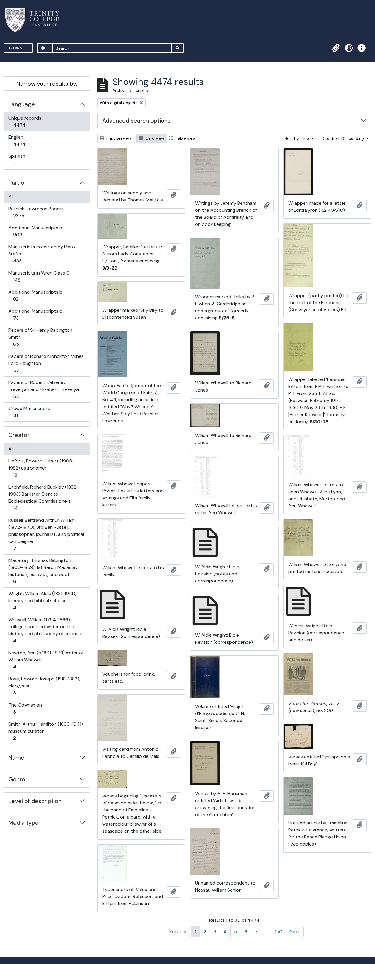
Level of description (35, 801)
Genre (16, 779)
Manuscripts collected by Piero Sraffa (41, 253)
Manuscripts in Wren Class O (39, 276)
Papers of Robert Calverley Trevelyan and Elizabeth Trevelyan (44, 389)
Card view (154, 138)
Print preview (118, 138)
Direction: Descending (343, 138)
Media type (23, 822)
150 (278, 932)
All (10, 197)
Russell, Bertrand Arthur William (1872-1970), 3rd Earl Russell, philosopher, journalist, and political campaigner (46, 534)
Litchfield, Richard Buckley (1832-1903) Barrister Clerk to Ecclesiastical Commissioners (43, 497)
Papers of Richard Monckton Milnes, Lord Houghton (46, 363)
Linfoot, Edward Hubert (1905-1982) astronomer (41, 468)
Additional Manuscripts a (35, 231)
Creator (18, 435)
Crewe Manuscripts (29, 412)
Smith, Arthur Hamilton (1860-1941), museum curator (46, 731)
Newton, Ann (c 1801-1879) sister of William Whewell (45, 659)
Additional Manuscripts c (35, 314)
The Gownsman (25, 708)
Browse (17, 47)
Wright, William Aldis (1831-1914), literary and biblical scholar (42, 600)
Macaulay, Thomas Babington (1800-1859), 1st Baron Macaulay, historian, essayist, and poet (43, 571)
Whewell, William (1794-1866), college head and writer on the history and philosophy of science (44, 630)
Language (21, 104)
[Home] (36, 20)
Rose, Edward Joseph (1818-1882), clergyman (44, 685)
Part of (17, 183)
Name (16, 757)
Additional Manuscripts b (35, 295)
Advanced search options (136, 120)
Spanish (18, 159)
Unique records (24, 121)
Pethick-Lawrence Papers (36, 212)
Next (295, 932)
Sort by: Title (297, 138)
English (23, 140)
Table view (185, 138)
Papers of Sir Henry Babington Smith (40, 337)
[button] (335, 48)
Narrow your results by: (46, 83)
